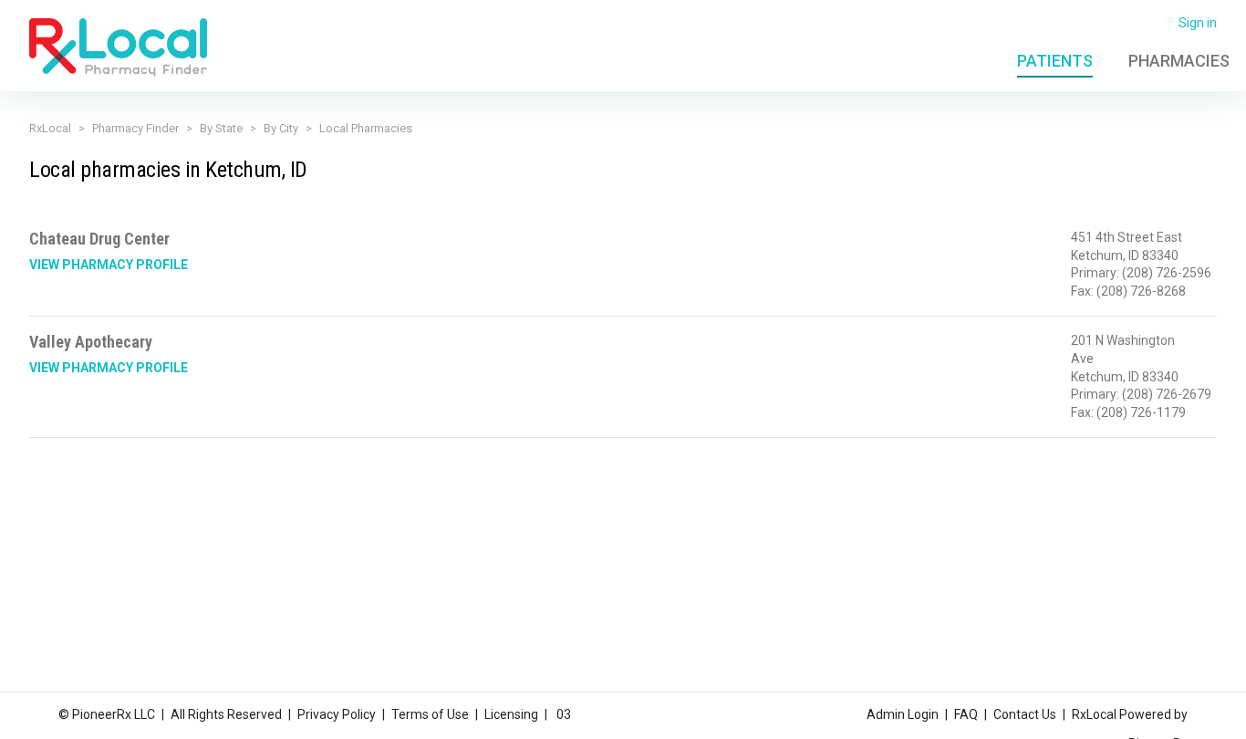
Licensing (511, 714)
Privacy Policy (336, 714)
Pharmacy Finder (135, 128)
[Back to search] (118, 46)
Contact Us (1024, 714)
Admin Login (903, 714)
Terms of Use (430, 714)
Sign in (1198, 23)
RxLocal (50, 128)
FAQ (966, 714)
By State (221, 128)
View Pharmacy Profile (108, 264)
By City (281, 128)
